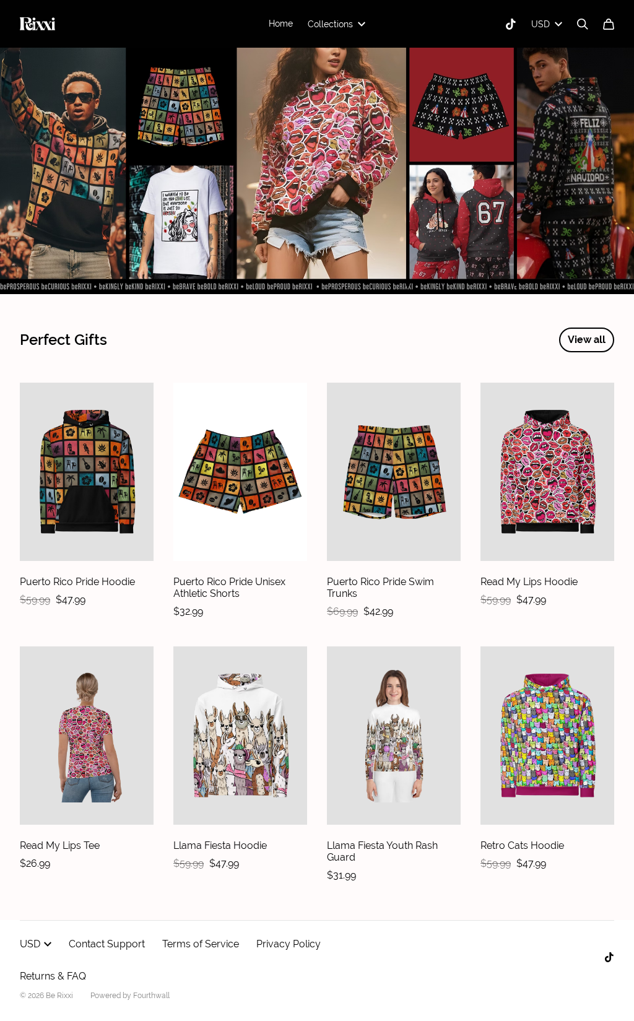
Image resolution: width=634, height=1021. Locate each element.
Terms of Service (200, 944)
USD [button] (540, 24)
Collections (330, 24)
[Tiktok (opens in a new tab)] (510, 24)
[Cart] (608, 24)
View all (587, 339)
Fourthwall (151, 995)
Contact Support (107, 944)
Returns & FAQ (53, 976)
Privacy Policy (288, 944)
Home (281, 23)
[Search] (582, 24)
